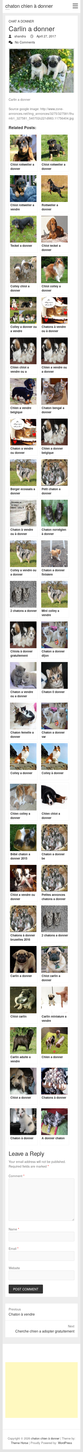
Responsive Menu (75, 6)
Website (14, 1268)
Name (14, 1229)
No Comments (25, 42)
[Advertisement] (41, 1390)
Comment (16, 1176)
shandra (20, 36)
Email (13, 1248)
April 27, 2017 (46, 36)
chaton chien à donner (29, 5)
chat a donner (21, 21)
